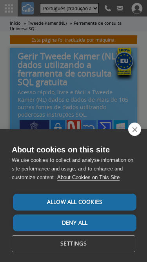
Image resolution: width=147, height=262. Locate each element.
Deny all (75, 222)
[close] (134, 129)
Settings (73, 243)
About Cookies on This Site (88, 177)
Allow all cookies (74, 201)
